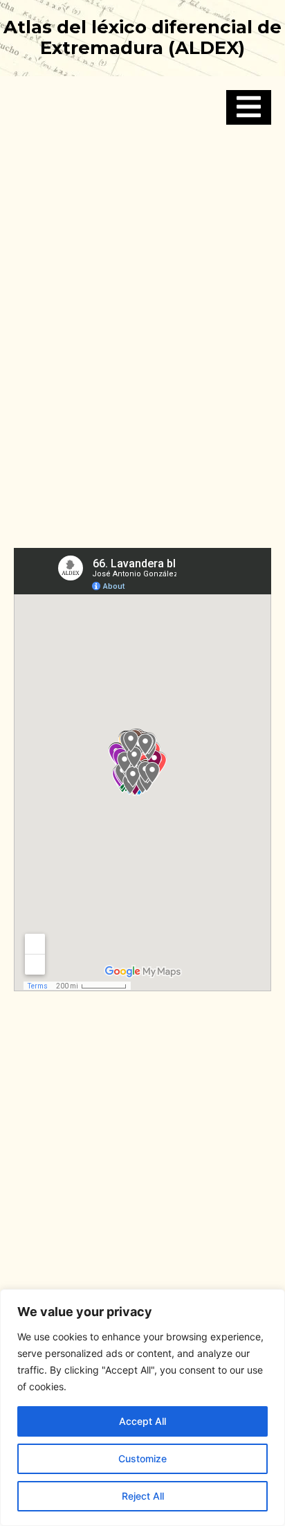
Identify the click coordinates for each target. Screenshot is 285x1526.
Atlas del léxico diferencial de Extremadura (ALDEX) (142, 37)
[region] (142, 1407)
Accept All (142, 1421)
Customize (142, 1458)
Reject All (143, 1496)
